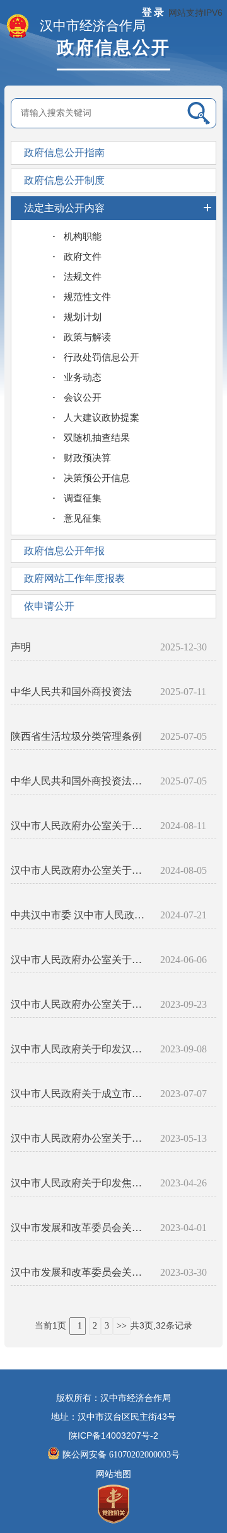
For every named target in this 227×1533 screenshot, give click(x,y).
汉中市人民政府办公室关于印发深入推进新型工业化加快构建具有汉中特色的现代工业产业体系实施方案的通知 (80, 870)
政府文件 (83, 257)
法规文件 (83, 277)
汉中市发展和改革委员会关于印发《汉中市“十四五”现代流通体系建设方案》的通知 (80, 1227)
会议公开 (83, 398)
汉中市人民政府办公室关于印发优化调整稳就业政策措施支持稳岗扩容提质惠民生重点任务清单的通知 (80, 1004)
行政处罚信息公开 (101, 357)
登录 (154, 12)
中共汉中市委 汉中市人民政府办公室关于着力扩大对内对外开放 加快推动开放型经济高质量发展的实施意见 (80, 915)
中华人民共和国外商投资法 (71, 691)
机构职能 (83, 236)
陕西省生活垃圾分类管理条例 (76, 736)
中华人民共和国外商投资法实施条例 (80, 781)
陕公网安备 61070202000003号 (121, 1454)
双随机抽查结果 (97, 438)
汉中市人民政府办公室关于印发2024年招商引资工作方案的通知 (80, 959)
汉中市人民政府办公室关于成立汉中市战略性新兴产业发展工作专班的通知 (80, 1138)
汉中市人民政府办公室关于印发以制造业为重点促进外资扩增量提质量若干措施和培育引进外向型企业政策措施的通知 (80, 825)
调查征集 (83, 498)
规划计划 (83, 317)
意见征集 (83, 518)
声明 (21, 647)
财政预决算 (87, 458)
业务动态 (83, 377)
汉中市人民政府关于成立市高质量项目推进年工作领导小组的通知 (80, 1093)
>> (122, 1325)
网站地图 (113, 1474)
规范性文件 (87, 297)
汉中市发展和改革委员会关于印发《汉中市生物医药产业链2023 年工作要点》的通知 (80, 1272)
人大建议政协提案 (101, 418)
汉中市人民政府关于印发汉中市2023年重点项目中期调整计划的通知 (80, 1049)
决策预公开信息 (97, 478)
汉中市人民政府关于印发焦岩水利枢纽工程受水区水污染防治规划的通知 (80, 1183)
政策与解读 (87, 337)
